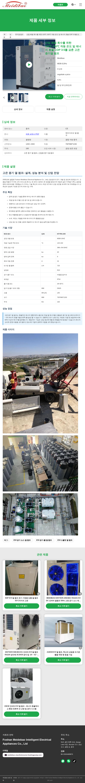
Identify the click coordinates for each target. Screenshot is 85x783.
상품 (10, 35)
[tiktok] (74, 761)
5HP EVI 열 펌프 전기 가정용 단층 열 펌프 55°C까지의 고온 (21, 599)
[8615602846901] (63, 761)
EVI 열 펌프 (19, 34)
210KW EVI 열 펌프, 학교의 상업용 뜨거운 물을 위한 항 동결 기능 (63, 653)
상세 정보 (18, 109)
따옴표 (60, 5)
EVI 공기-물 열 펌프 (44, 540)
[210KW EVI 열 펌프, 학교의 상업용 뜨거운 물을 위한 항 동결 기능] (63, 632)
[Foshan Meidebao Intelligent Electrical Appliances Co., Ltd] (15, 4)
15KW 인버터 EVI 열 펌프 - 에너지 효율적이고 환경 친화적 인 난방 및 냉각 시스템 (21, 707)
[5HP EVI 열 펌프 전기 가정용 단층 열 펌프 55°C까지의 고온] (21, 578)
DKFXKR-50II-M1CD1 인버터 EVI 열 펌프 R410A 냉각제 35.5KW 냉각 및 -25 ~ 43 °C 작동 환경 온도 (21, 653)
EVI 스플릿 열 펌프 (65, 540)
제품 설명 (50, 109)
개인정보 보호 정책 (7, 779)
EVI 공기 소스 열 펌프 (22, 540)
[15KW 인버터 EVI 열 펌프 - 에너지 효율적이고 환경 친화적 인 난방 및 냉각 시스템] (22, 686)
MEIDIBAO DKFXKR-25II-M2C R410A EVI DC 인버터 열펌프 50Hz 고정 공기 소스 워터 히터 (63, 599)
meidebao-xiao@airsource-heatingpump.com (25, 755)
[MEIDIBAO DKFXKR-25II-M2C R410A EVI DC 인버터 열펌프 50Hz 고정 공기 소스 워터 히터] (63, 578)
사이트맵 (15, 779)
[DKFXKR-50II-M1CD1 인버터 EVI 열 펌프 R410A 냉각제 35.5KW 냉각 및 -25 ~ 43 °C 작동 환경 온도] (21, 632)
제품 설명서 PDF (32, 134)
